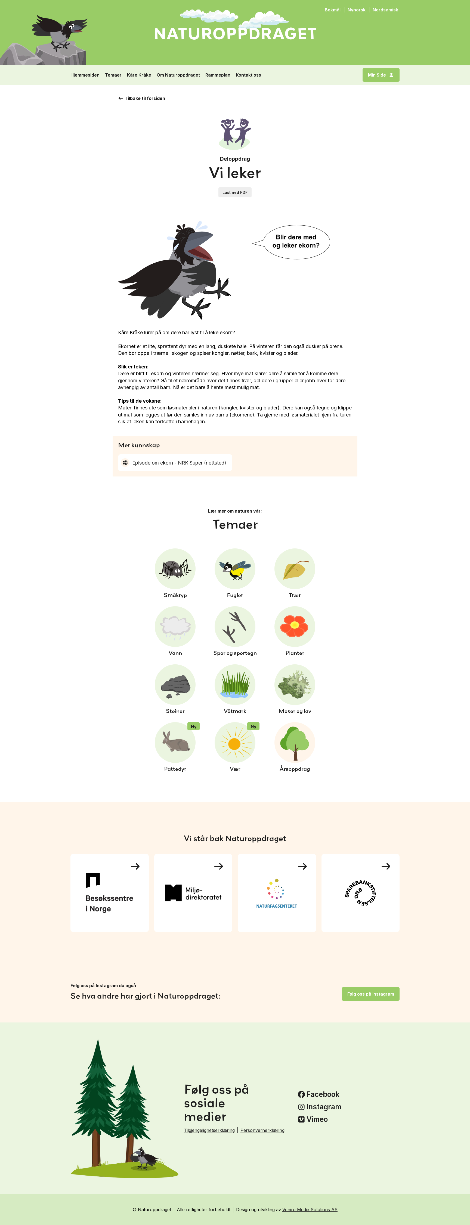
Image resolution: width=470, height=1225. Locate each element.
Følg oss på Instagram (370, 994)
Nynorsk (357, 9)
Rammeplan (217, 75)
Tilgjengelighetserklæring (209, 1130)
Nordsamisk (385, 9)
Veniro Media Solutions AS (310, 1209)
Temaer (113, 75)
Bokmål (333, 9)
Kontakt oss (248, 75)
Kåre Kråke (139, 75)
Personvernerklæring (262, 1130)
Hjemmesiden (85, 75)
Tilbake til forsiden (145, 98)
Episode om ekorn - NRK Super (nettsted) (179, 463)
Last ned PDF (235, 192)
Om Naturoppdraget (178, 75)
